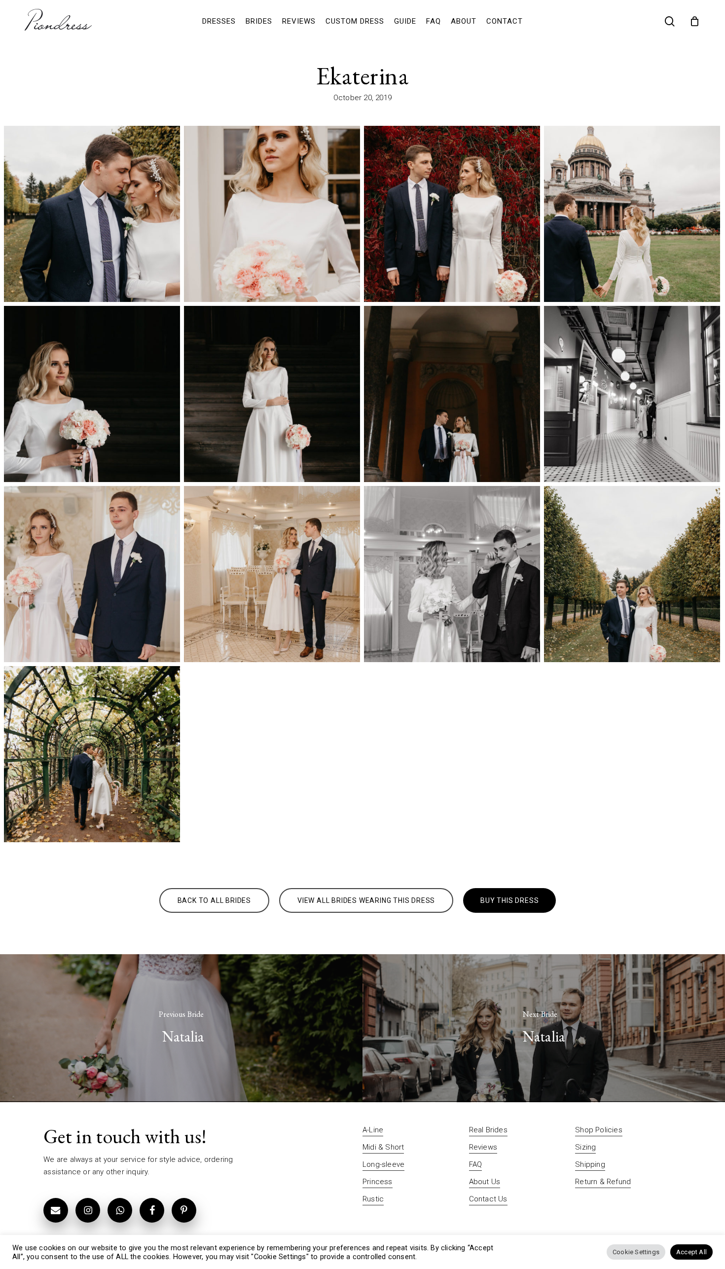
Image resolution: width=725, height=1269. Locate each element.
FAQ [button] (475, 1164)
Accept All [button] (691, 1252)
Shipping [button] (590, 1164)
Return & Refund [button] (603, 1181)
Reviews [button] (483, 1147)
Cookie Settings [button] (636, 1252)
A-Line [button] (372, 1129)
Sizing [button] (585, 1147)
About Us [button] (485, 1181)
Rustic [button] (373, 1198)
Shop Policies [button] (598, 1129)
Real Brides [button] (488, 1129)
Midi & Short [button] (383, 1147)
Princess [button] (377, 1181)
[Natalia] (181, 1028)
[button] (214, 900)
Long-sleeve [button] (383, 1164)
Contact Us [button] (488, 1198)
